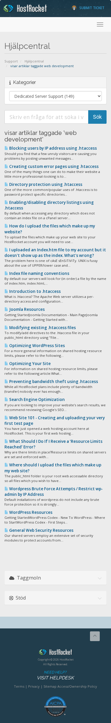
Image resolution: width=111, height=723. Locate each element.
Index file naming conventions (38, 273)
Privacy (34, 686)
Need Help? (55, 675)
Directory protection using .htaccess (45, 184)
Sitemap (50, 686)
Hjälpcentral (34, 61)
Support (11, 61)
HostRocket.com (55, 653)
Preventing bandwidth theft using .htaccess (53, 381)
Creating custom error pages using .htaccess (53, 166)
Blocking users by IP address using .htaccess (52, 148)
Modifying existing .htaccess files (42, 327)
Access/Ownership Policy (77, 686)
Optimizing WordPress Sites (36, 345)
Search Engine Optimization (36, 399)
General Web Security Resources (40, 530)
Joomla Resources (26, 309)
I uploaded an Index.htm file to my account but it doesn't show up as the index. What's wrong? (55, 252)
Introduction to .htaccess (34, 291)
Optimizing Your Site (29, 363)
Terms (19, 686)
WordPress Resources (30, 512)
